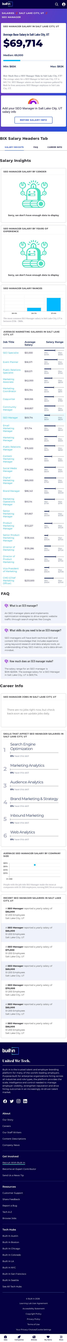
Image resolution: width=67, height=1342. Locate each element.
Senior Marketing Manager (8, 514)
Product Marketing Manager (8, 526)
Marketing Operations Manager (9, 501)
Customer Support (12, 1193)
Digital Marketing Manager (8, 480)
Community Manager (9, 408)
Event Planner (10, 362)
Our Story (7, 1119)
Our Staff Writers (11, 1132)
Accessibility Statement (34, 1308)
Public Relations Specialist (12, 371)
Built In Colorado (11, 1255)
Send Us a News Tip (13, 1175)
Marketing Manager (8, 439)
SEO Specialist (11, 352)
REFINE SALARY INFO (33, 120)
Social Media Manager (10, 469)
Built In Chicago (11, 1248)
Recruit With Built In (13, 1162)
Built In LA (8, 1261)
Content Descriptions (14, 1138)
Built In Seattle (10, 1280)
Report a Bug (9, 1205)
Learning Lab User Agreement (33, 1303)
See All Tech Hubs (12, 1286)
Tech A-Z (7, 1212)
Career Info (55, 147)
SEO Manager (10, 417)
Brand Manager (11, 491)
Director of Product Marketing (9, 559)
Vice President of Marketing (11, 570)
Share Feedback (11, 1199)
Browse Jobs (9, 1218)
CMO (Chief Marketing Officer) (9, 580)
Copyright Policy (33, 1314)
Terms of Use (33, 1324)
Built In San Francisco (14, 1273)
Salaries (8, 13)
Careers (6, 1126)
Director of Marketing (9, 548)
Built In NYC (9, 1267)
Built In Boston (10, 1242)
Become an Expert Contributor (19, 1169)
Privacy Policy (33, 1319)
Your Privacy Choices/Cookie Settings (33, 1329)
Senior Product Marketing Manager (11, 538)
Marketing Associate (8, 380)
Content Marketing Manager (8, 459)
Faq (36, 147)
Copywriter (9, 399)
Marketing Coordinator (9, 390)
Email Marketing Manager (8, 428)
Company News (11, 1145)
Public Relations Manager (12, 448)
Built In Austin (10, 1236)
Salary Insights (14, 147)
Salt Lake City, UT (31, 13)
